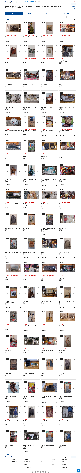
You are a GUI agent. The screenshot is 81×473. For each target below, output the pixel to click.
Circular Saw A (9, 350)
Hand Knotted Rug (10, 373)
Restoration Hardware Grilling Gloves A (13, 421)
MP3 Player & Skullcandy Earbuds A (29, 131)
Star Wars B (62, 203)
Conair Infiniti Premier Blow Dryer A (30, 446)
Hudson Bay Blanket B (47, 130)
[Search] (39, 17)
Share (73, 6)
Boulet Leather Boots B (11, 396)
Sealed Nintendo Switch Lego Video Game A (13, 253)
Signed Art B (8, 277)
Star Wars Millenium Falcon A (30, 60)
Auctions (7, 4)
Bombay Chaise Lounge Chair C (67, 107)
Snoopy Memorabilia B (29, 396)
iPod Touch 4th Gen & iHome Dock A (48, 397)
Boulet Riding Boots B (64, 130)
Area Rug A (44, 84)
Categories (13, 4)
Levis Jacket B (9, 60)
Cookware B (44, 203)
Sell (18, 4)
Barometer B (26, 301)
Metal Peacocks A (10, 107)
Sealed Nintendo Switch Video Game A (31, 155)
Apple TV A (26, 350)
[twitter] (38, 472)
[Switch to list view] (74, 20)
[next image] (19, 28)
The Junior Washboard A (65, 396)
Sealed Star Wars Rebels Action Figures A (67, 277)
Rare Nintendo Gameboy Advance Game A (11, 326)
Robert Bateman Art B (47, 60)
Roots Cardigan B (27, 420)
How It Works (23, 4)
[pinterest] (48, 472)
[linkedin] (40, 472)
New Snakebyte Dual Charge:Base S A (10, 302)
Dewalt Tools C (63, 179)
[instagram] (33, 472)
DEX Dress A (62, 373)
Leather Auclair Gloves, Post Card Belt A (48, 155)
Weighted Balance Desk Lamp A (67, 302)
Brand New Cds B (9, 445)
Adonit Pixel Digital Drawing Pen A (48, 277)
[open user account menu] (73, 1)
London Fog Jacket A (64, 252)
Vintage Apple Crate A (29, 252)
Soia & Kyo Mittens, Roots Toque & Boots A (66, 60)
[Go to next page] (11, 20)
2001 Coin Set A (63, 228)
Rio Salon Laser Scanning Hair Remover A (49, 180)
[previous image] (7, 28)
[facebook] (35, 472)
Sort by (42, 15)
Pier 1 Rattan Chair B (46, 107)
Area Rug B (44, 420)
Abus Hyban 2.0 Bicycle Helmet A (13, 131)
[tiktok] (46, 472)
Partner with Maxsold (36, 4)
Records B (62, 36)
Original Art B (8, 36)
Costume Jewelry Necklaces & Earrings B (31, 204)
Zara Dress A (62, 350)
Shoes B (43, 373)
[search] (67, 2)
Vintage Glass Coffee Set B (30, 107)
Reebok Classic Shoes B (29, 325)
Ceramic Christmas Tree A (30, 36)
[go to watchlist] (75, 1)
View (74, 453)
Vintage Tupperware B (47, 350)
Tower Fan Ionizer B (46, 325)
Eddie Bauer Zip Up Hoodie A (12, 228)
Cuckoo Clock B (9, 179)
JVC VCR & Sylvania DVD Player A (13, 155)
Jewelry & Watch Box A (29, 373)
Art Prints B (62, 325)
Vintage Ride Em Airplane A (30, 84)
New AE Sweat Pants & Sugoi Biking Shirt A (66, 421)
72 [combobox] (70, 19)
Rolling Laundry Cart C (47, 301)
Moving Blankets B (10, 84)
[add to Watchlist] (20, 23)
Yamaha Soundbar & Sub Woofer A (11, 204)
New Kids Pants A (63, 445)
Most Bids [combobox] (43, 17)
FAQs (73, 8)
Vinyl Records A (63, 84)
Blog (29, 4)
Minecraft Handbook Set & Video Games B (48, 229)
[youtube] (43, 472)
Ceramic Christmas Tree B (30, 179)
